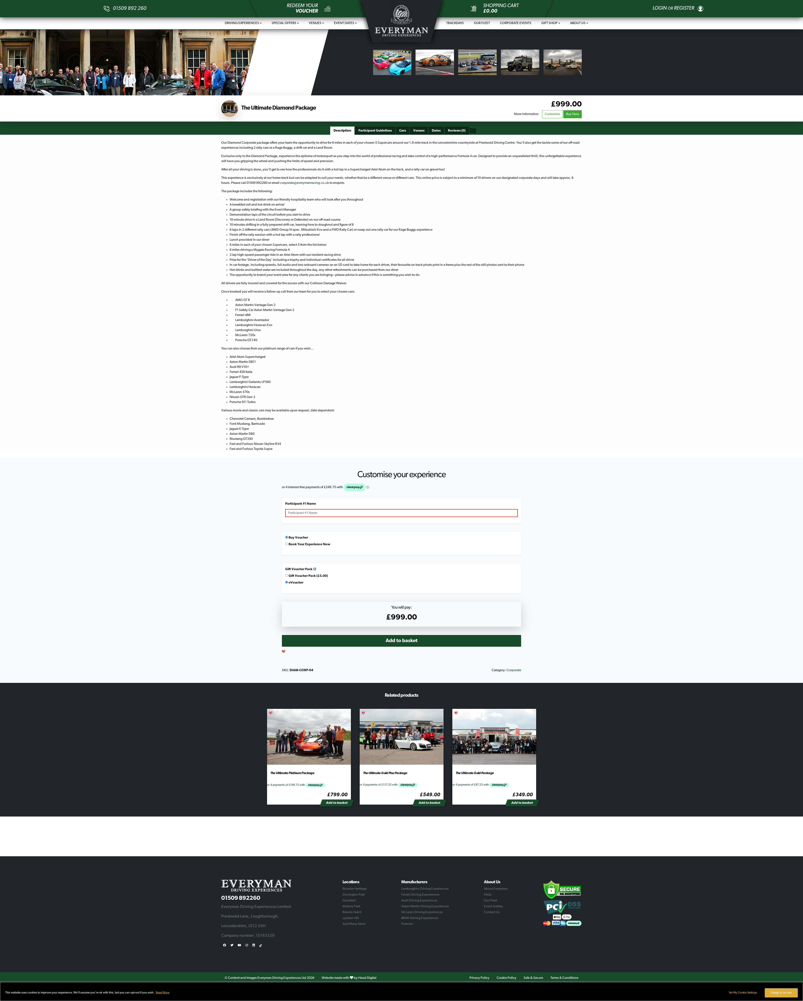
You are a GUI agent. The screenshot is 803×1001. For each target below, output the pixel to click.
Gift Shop (549, 23)
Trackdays (455, 23)
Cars (402, 130)
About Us (578, 23)
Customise (552, 114)
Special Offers (284, 23)
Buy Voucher (298, 537)
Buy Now (572, 114)
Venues (315, 23)
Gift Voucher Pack (298, 569)
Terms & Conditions (564, 978)
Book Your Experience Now (309, 544)
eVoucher (295, 582)
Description (342, 130)
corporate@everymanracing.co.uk (304, 183)
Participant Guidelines (375, 130)
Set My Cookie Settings (743, 992)
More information (526, 114)
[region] (401, 991)
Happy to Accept (781, 992)
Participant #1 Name (300, 504)
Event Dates (344, 23)
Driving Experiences (242, 23)
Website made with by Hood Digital (349, 978)
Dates (436, 130)
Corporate (513, 670)
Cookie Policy (506, 978)
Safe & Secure (533, 978)
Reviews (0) (456, 130)
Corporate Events (515, 23)
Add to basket (402, 640)
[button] (284, 652)
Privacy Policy (479, 978)
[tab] (342, 131)
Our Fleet (482, 23)
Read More (162, 992)
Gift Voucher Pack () (308, 576)
